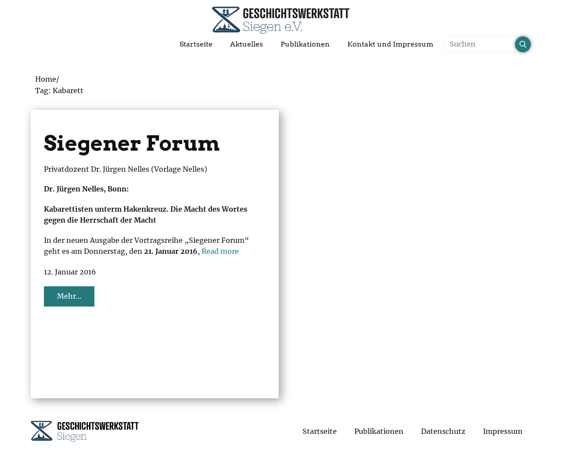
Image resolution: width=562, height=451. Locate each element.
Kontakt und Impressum (390, 44)
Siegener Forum (132, 143)
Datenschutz (443, 431)
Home (45, 79)
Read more (220, 251)
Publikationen (305, 44)
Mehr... (69, 296)
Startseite (196, 44)
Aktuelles (246, 44)
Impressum (502, 431)
